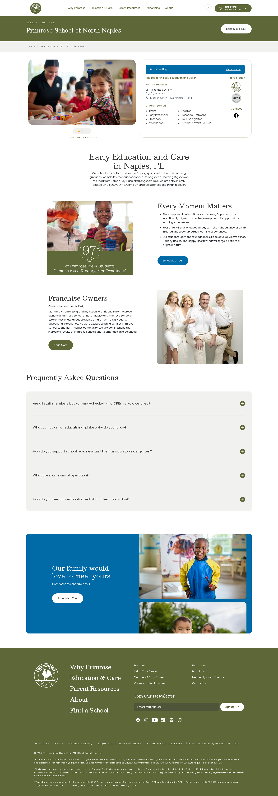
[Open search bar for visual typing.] (208, 8)
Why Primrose (90, 667)
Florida (43, 22)
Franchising (141, 665)
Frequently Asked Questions (209, 677)
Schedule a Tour (236, 29)
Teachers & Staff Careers (150, 677)
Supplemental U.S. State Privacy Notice (120, 743)
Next (138, 92)
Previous (26, 92)
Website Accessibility (80, 743)
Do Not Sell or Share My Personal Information (213, 743)
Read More (61, 345)
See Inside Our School (82, 137)
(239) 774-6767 (155, 94)
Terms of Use (41, 743)
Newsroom (199, 665)
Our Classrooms (48, 46)
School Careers (75, 46)
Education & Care (95, 677)
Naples (52, 22)
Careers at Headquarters (149, 683)
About (79, 699)
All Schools (31, 22)
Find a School (89, 710)
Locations (198, 671)
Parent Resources (94, 688)
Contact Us (233, 69)
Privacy (59, 743)
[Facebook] (236, 115)
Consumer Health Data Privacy (164, 743)
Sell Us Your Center (145, 671)
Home (32, 46)
